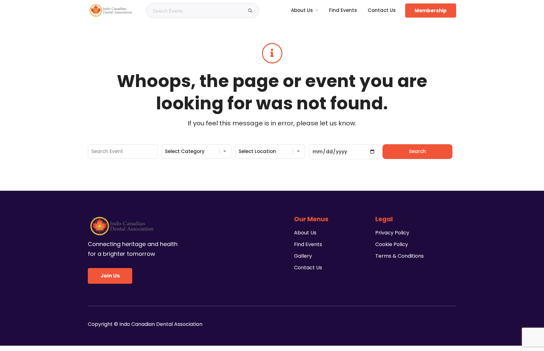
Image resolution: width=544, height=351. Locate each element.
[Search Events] (250, 11)
